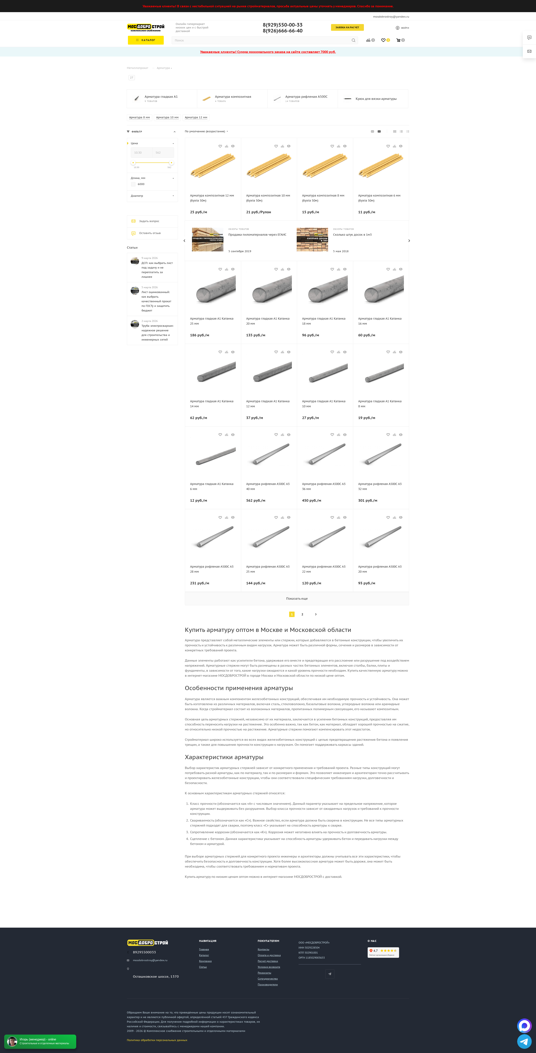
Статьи (132, 247)
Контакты (263, 949)
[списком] (401, 131)
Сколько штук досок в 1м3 (352, 235)
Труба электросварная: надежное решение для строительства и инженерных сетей (158, 332)
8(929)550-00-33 (283, 25)
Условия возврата (269, 966)
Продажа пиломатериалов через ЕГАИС (257, 235)
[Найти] (353, 40)
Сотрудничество (268, 978)
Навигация (207, 941)
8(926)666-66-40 (283, 31)
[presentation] (184, 241)
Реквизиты (264, 972)
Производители (268, 984)
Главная (204, 949)
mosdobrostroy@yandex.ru (391, 16)
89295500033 (144, 952)
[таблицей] (408, 131)
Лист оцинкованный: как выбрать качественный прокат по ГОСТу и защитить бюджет (156, 301)
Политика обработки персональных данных (157, 1040)
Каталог (204, 955)
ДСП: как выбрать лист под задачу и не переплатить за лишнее (157, 270)
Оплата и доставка (269, 955)
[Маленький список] (372, 131)
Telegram (329, 973)
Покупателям (268, 941)
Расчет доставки (268, 961)
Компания (205, 961)
